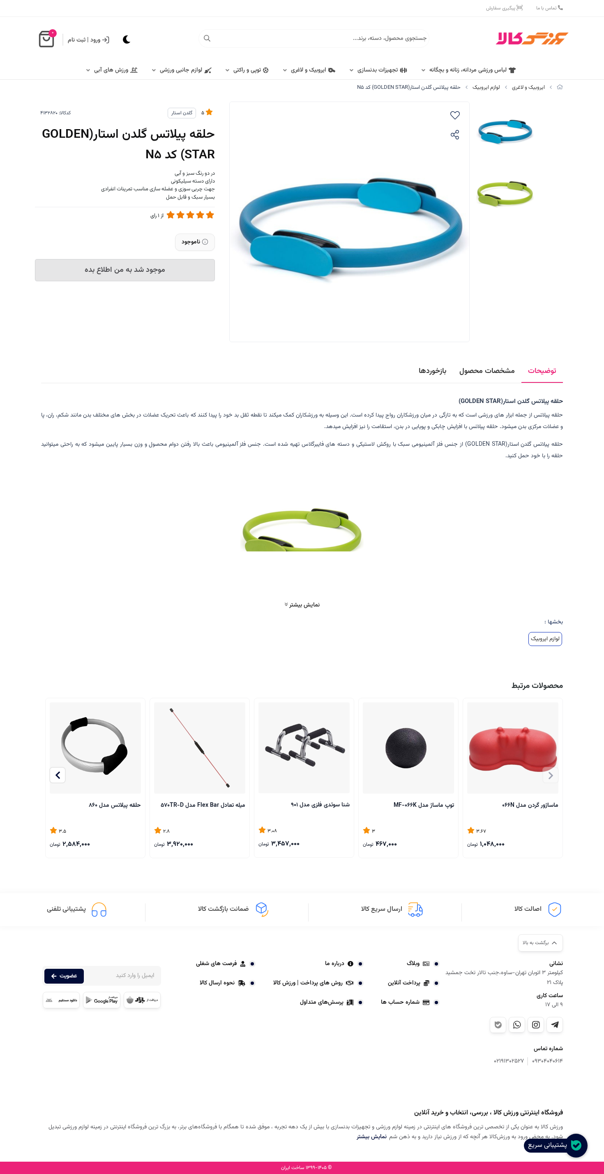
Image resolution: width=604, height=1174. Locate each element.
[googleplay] (101, 1000)
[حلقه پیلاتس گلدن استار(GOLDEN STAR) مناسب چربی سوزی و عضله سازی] (522, 1088)
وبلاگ (413, 964)
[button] (57, 775)
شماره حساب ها (400, 1002)
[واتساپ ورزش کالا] (517, 1025)
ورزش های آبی (111, 70)
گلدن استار (181, 113)
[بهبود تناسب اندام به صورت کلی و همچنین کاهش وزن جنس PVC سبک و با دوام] (199, 748)
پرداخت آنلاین (404, 983)
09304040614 (547, 1061)
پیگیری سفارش (501, 8)
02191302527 (509, 1061)
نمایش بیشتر (304, 605)
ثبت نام (76, 40)
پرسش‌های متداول (321, 1002)
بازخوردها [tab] (432, 371)
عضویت (68, 976)
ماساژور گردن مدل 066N (530, 805)
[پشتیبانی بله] (498, 1025)
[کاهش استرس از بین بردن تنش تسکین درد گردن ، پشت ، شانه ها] (512, 748)
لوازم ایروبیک (486, 87)
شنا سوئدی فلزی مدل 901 (320, 805)
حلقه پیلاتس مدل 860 (115, 805)
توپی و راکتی (247, 70)
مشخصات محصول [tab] (487, 371)
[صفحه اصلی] (560, 87)
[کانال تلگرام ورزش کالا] (554, 1025)
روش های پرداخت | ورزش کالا (308, 983)
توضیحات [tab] (542, 371)
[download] (61, 1000)
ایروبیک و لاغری (308, 70)
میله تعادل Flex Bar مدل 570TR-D (203, 805)
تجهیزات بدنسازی (377, 70)
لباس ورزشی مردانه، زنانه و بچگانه (468, 70)
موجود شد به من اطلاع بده (125, 270)
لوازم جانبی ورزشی (181, 70)
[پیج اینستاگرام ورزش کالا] (536, 1025)
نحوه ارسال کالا (217, 983)
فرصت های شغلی (216, 964)
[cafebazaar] (142, 1000)
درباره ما (334, 964)
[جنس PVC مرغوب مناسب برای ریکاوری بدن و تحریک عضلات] (408, 748)
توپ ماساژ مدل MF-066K (424, 805)
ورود (95, 40)
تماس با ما (547, 8)
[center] (207, 38)
